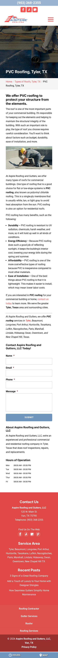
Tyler (28, 320)
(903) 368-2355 (29, 3)
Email (10, 367)
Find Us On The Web (29, 529)
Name (10, 355)
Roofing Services (29, 630)
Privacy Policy (29, 647)
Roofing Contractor (29, 608)
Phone (10, 379)
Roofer (29, 623)
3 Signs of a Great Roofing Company (29, 575)
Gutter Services (29, 616)
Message (12, 391)
